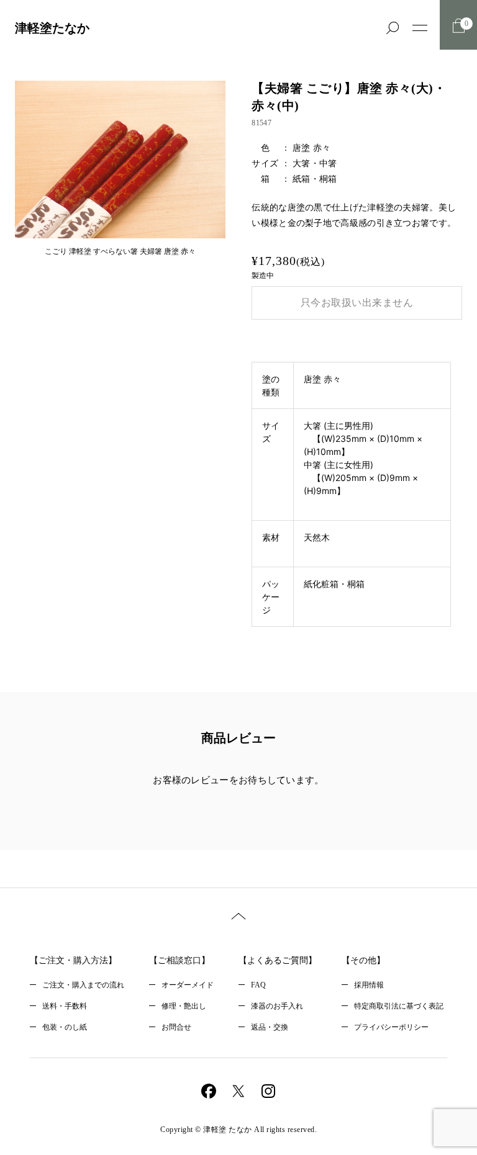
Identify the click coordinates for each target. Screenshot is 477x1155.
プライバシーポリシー (391, 1027)
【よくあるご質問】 (277, 960)
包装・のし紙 (64, 1027)
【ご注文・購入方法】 (73, 960)
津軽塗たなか (52, 28)
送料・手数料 (64, 1006)
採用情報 (369, 985)
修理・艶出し (183, 1006)
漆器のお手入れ (277, 1006)
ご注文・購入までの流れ (83, 985)
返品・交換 (269, 1027)
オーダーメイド (187, 985)
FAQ (258, 985)
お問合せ (176, 1027)
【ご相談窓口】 (179, 960)
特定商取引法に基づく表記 (398, 1006)
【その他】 (363, 960)
